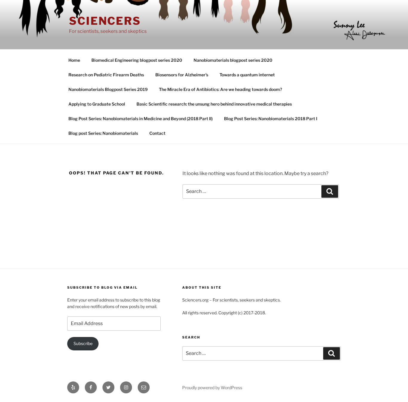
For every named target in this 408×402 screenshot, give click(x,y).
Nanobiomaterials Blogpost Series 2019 (108, 89)
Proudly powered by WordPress (212, 387)
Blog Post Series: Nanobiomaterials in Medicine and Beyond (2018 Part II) (140, 118)
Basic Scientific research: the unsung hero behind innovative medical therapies (214, 103)
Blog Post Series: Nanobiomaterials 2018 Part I (270, 118)
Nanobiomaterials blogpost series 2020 (233, 60)
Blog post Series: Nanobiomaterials (103, 133)
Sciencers (105, 20)
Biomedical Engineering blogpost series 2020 (136, 60)
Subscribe (83, 343)
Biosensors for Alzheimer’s (181, 74)
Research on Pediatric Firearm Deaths (106, 74)
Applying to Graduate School (96, 103)
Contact (157, 133)
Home (74, 60)
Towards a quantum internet (247, 74)
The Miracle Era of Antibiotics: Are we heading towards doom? (220, 89)
